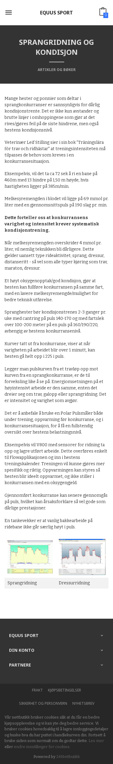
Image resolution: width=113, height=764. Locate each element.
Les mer (96, 740)
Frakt (37, 690)
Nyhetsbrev (83, 703)
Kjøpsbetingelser (64, 690)
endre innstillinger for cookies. (42, 746)
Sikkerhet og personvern (43, 703)
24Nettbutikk (68, 756)
